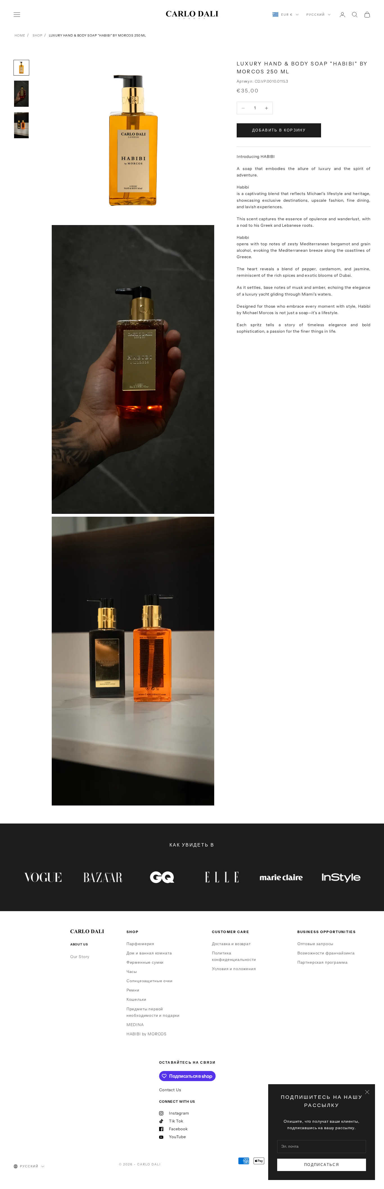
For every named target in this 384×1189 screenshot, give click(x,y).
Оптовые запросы (315, 943)
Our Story (80, 956)
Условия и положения (234, 968)
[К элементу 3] (21, 125)
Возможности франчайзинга (326, 953)
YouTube (177, 1136)
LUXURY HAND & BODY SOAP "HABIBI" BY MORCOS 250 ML (97, 35)
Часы (132, 971)
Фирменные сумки (145, 962)
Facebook (178, 1128)
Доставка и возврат (231, 943)
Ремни (133, 990)
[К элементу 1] (21, 68)
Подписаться (321, 1164)
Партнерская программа (322, 962)
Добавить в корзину (279, 130)
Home (20, 35)
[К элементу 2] (21, 93)
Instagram (179, 1113)
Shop (37, 35)
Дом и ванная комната (149, 953)
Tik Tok (176, 1121)
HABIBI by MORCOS (147, 1033)
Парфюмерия (140, 943)
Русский (315, 15)
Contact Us (170, 1089)
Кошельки (136, 999)
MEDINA (135, 1024)
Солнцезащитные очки (150, 980)
